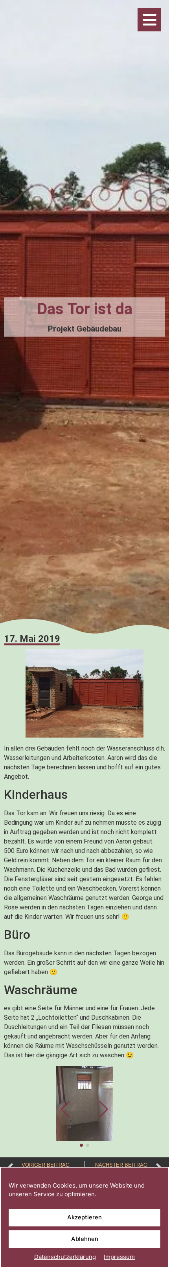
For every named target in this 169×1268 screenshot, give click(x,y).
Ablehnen (84, 1238)
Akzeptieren (84, 1217)
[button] (103, 1109)
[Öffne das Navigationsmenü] (149, 19)
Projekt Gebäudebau (84, 328)
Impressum (119, 1257)
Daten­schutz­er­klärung (65, 1257)
